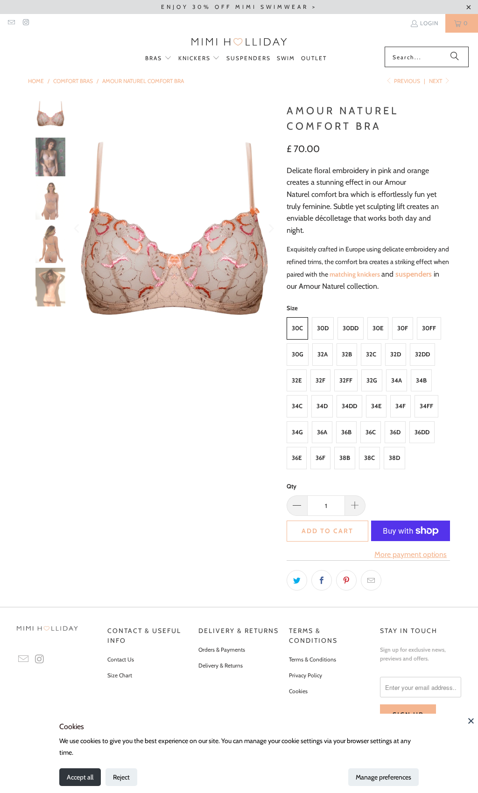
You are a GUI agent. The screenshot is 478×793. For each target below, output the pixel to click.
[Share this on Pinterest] (346, 580)
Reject (121, 777)
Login (429, 23)
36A (322, 432)
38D (394, 457)
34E (376, 406)
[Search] (455, 57)
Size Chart (119, 675)
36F (320, 457)
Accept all (80, 777)
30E (378, 328)
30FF (429, 328)
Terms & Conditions (312, 659)
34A (396, 380)
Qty (291, 486)
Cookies (298, 691)
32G (371, 380)
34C (297, 406)
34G (297, 432)
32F (320, 380)
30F (402, 328)
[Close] (471, 721)
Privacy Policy (305, 675)
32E (297, 380)
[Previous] (77, 228)
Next (436, 80)
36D (395, 432)
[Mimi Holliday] (239, 42)
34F (400, 406)
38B (344, 457)
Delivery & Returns (220, 665)
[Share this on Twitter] (297, 580)
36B (346, 432)
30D (323, 328)
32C (371, 354)
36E (297, 457)
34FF (426, 406)
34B (421, 380)
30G (297, 354)
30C (297, 328)
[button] (158, 58)
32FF (345, 380)
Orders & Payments (221, 649)
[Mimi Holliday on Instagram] (25, 23)
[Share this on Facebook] (321, 580)
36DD (422, 432)
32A (322, 354)
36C (371, 432)
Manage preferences (383, 777)
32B (347, 354)
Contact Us (120, 659)
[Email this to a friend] (371, 580)
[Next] (270, 228)
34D (322, 406)
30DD (350, 328)
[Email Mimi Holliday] (11, 23)
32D (395, 354)
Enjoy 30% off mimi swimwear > (239, 6)
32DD (422, 354)
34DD (349, 406)
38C (369, 457)
